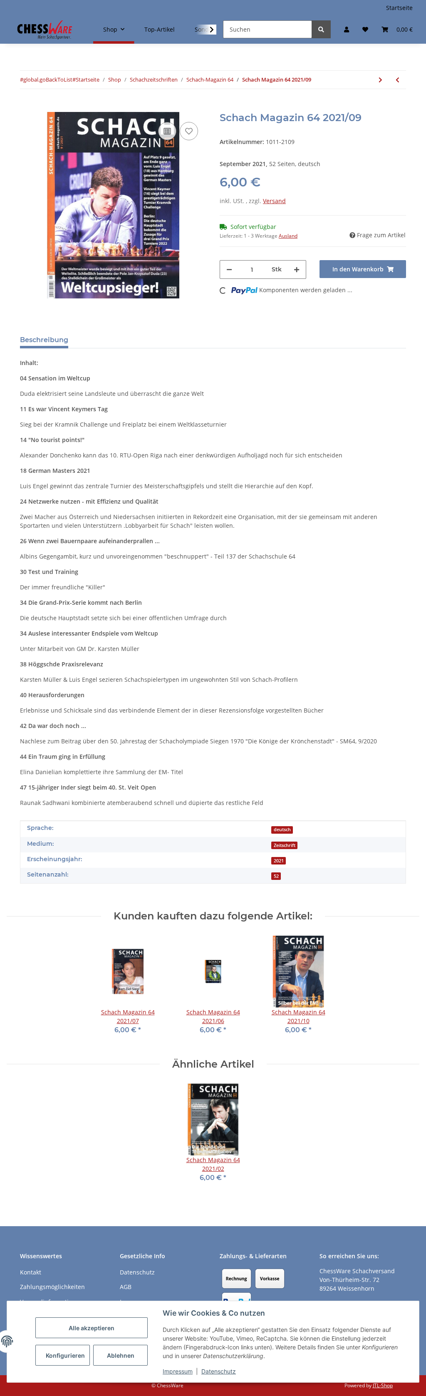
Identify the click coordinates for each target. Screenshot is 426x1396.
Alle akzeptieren (91, 1327)
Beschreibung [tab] (44, 340)
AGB (125, 1287)
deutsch (282, 829)
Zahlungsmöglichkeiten (52, 1287)
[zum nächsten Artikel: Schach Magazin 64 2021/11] (380, 80)
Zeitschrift (284, 845)
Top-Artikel (159, 29)
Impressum (178, 1371)
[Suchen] (321, 29)
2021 (279, 861)
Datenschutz (218, 1371)
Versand (274, 201)
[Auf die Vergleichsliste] (167, 131)
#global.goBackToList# (48, 79)
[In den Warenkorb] (26, 107)
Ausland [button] (288, 235)
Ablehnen (120, 1355)
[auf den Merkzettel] (189, 131)
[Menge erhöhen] (296, 269)
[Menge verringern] (229, 269)
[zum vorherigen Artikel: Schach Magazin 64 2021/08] (397, 80)
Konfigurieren (65, 1355)
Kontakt (30, 1272)
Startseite (399, 8)
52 (276, 876)
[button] (346, 29)
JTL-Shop (383, 1385)
